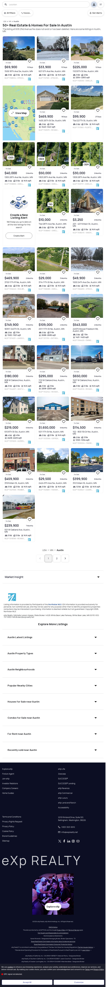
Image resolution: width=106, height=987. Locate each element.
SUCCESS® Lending (66, 783)
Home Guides (8, 793)
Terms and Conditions (11, 817)
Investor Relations (10, 783)
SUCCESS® (63, 779)
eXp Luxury (63, 798)
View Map (21, 113)
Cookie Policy (8, 831)
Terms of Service (73, 930)
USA (44, 550)
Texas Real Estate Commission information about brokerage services (53, 941)
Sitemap (5, 841)
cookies (10, 967)
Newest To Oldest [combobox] (27, 13)
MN (51, 550)
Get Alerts (97, 13)
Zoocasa (62, 774)
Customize (79, 982)
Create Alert (19, 235)
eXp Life (61, 769)
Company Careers (10, 788)
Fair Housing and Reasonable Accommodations (53, 933)
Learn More (86, 950)
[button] (53, 577)
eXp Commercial (65, 793)
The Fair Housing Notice (85, 947)
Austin (60, 550)
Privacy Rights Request (12, 822)
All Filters (11, 13)
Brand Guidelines (9, 836)
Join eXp (5, 779)
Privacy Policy (8, 826)
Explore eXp (7, 769)
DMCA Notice (53, 927)
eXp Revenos (63, 788)
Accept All (27, 982)
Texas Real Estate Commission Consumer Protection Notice (53, 944)
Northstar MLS (55, 604)
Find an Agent (8, 774)
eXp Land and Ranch (67, 803)
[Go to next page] (65, 558)
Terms (87, 969)
